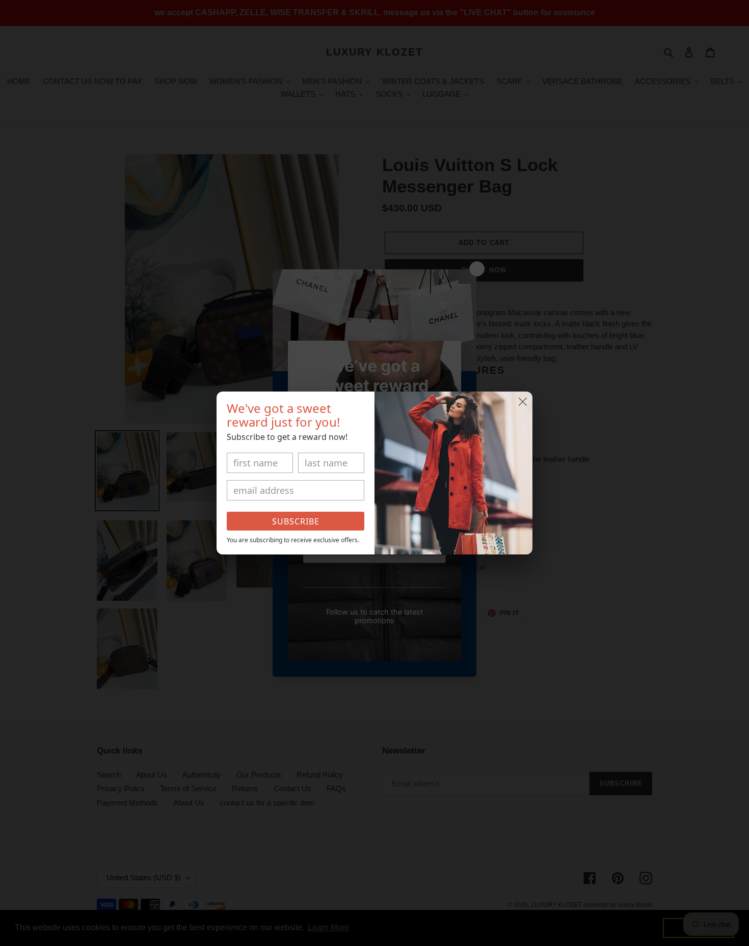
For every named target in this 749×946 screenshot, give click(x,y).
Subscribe (295, 521)
